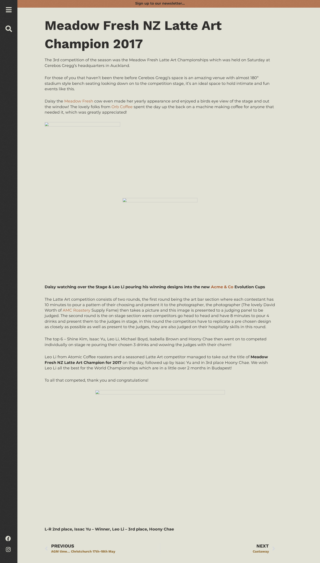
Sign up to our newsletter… (160, 3)
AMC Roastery (76, 310)
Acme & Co (222, 287)
